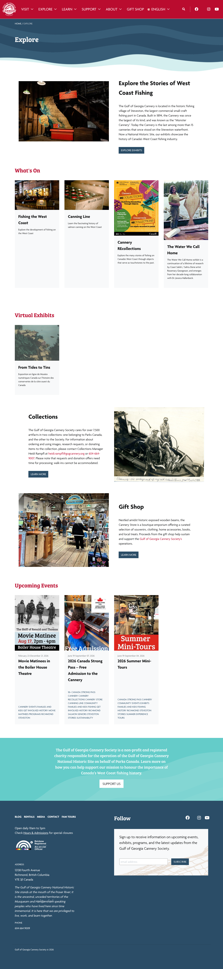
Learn (67, 9)
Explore (46, 9)
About (111, 9)
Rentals (29, 816)
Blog (18, 816)
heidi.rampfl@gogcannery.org (66, 453)
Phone (18, 922)
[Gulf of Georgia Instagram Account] (208, 9)
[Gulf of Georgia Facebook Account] (196, 9)
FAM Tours (69, 816)
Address (19, 864)
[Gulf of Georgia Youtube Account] (217, 9)
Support (89, 9)
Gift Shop (135, 9)
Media (41, 816)
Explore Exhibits (131, 150)
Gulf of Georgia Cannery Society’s (161, 539)
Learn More (38, 474)
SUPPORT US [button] (111, 784)
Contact (53, 816)
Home (18, 23)
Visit (25, 9)
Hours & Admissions (35, 833)
